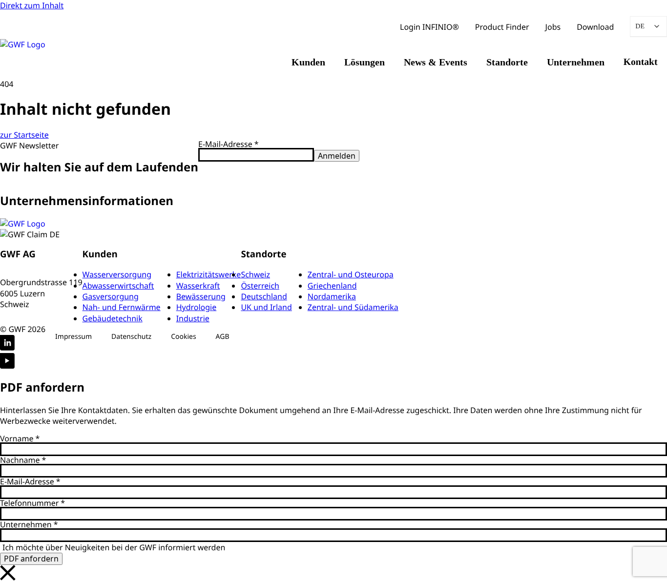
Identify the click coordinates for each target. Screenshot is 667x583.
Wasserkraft (198, 285)
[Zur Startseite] (22, 223)
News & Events (435, 62)
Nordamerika (332, 296)
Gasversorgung (111, 296)
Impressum (73, 336)
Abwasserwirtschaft (118, 285)
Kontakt (641, 62)
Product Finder (502, 26)
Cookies (183, 336)
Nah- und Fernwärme (122, 307)
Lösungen (364, 62)
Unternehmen (575, 62)
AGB (222, 336)
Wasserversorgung (117, 274)
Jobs (553, 26)
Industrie (192, 318)
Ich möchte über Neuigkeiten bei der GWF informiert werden (113, 547)
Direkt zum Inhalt (31, 5)
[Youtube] (7, 362)
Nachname (23, 460)
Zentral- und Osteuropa (351, 274)
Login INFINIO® (429, 26)
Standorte (507, 62)
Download (595, 26)
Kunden (308, 62)
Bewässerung (201, 296)
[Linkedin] (7, 344)
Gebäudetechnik (113, 318)
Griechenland (332, 285)
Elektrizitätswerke (208, 274)
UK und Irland (266, 307)
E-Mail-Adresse (228, 144)
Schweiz (255, 274)
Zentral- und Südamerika (353, 307)
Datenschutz (131, 336)
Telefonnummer (32, 503)
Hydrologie (196, 307)
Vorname (20, 438)
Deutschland (264, 296)
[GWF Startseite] (44, 44)
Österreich (260, 285)
